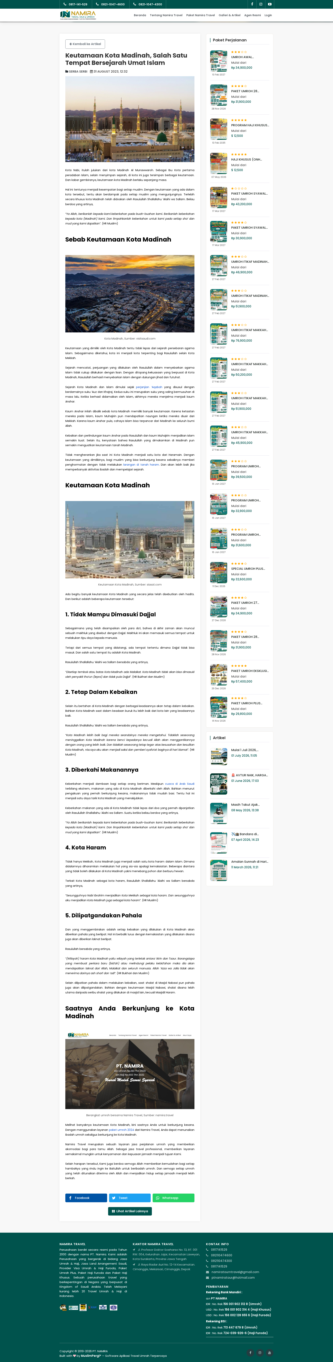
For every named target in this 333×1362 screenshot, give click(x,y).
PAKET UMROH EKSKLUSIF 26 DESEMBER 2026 (249, 671)
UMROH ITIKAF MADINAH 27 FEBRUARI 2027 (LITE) (249, 262)
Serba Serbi (77, 71)
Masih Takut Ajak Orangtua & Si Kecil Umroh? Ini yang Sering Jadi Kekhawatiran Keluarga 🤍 (249, 805)
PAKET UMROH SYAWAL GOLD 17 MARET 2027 (248, 194)
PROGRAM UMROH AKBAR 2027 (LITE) (245, 535)
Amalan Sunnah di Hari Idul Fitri (249, 862)
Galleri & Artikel (229, 15)
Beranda (140, 15)
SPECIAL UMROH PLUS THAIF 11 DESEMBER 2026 (249, 569)
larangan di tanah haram (141, 465)
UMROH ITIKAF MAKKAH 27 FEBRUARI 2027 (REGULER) (248, 330)
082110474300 (221, 1261)
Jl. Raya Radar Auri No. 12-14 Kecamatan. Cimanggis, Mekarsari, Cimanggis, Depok (164, 1266)
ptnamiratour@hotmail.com (233, 1278)
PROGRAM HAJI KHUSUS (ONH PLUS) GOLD (249, 125)
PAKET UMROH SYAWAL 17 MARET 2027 (248, 228)
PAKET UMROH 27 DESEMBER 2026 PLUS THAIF (247, 603)
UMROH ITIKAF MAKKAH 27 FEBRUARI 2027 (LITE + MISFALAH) (250, 364)
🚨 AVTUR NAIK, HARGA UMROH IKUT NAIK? (248, 775)
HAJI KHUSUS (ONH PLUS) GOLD (245, 159)
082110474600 (221, 1255)
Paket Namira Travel (200, 15)
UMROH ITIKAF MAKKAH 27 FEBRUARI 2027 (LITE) (249, 432)
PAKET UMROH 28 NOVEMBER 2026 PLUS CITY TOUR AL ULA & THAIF (247, 637)
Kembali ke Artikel (86, 44)
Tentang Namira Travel (166, 15)
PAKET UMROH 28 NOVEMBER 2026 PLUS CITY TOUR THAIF (247, 91)
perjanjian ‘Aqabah (149, 387)
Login (268, 15)
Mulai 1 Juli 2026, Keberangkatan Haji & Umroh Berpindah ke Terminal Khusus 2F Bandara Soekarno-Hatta (248, 750)
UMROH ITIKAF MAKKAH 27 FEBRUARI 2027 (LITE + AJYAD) (250, 398)
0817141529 (218, 1250)
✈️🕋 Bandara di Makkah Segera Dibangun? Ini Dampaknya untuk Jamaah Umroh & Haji (248, 834)
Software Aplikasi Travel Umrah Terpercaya (136, 1356)
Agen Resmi (252, 15)
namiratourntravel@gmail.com (235, 1272)
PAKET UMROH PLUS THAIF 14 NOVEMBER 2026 (250, 703)
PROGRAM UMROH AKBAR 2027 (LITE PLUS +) (248, 500)
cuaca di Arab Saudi (179, 784)
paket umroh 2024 (121, 1130)
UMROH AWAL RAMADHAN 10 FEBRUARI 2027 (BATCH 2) (249, 57)
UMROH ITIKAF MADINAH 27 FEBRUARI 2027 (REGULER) (249, 296)
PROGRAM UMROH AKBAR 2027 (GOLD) (246, 466)
